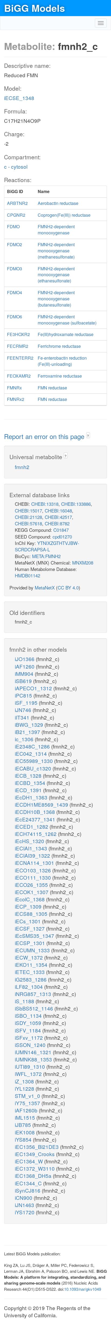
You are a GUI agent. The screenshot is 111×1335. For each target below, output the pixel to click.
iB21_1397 (28, 731)
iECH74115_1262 (36, 833)
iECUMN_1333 (33, 950)
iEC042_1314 (31, 753)
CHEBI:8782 (57, 523)
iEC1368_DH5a (34, 1175)
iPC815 (24, 695)
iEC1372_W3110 (35, 1168)
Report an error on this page (45, 436)
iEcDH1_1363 (32, 797)
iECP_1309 (29, 906)
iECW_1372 (29, 957)
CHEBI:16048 (58, 510)
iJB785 (23, 1124)
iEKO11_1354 (32, 964)
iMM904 (25, 673)
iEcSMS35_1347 (35, 935)
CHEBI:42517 (58, 517)
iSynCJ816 (28, 1190)
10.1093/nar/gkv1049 (82, 1289)
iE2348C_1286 (33, 746)
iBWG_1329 (29, 724)
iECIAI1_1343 (31, 848)
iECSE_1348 (19, 97)
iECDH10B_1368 (35, 811)
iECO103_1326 (33, 870)
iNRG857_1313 (34, 993)
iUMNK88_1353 (34, 1059)
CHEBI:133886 (76, 503)
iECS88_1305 (32, 913)
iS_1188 (25, 1001)
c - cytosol (15, 166)
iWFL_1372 (29, 1073)
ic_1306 (25, 739)
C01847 (61, 529)
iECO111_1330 (33, 877)
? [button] (88, 435)
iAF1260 (25, 666)
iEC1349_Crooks (35, 1153)
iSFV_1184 (28, 1030)
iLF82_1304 (29, 986)
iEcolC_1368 (30, 899)
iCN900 (24, 1197)
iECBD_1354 (31, 782)
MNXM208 (82, 562)
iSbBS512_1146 (34, 1008)
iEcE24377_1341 (36, 819)
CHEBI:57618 (28, 523)
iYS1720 (25, 1212)
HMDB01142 (27, 575)
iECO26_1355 (32, 884)
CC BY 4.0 (68, 587)
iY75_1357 (28, 1103)
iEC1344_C (29, 1183)
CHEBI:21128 (28, 517)
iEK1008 (25, 1132)
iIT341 (23, 717)
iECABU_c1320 (34, 768)
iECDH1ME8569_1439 (42, 804)
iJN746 (24, 709)
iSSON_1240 (31, 1044)
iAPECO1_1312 (34, 688)
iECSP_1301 (30, 942)
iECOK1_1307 (32, 891)
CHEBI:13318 (44, 503)
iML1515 (25, 1117)
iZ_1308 (25, 1081)
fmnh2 (22, 466)
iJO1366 (25, 658)
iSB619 (24, 680)
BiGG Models (34, 8)
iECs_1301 (28, 921)
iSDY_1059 (29, 1022)
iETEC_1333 (30, 971)
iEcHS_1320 (30, 840)
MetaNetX (45, 587)
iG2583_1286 (31, 979)
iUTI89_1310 (30, 1066)
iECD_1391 (29, 790)
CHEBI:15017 (28, 510)
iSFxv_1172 (29, 1037)
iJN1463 (25, 1204)
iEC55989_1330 (34, 760)
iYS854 (24, 1139)
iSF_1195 (27, 702)
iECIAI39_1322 (33, 855)
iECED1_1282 (32, 826)
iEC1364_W (29, 1161)
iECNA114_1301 (35, 862)
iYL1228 (25, 1088)
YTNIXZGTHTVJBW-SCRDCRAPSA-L (47, 546)
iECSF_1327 (30, 928)
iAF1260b (27, 1110)
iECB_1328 (29, 775)
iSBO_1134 (29, 1015)
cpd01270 (62, 536)
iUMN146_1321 (34, 1052)
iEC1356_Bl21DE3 (37, 1146)
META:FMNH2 (46, 556)
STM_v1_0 (28, 1095)
